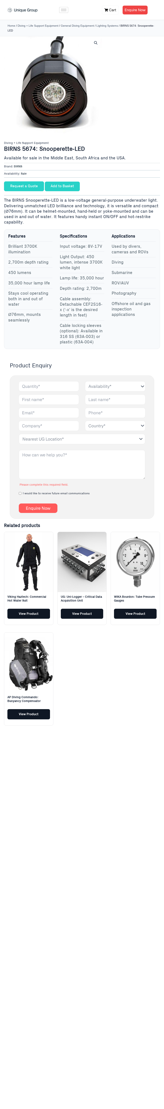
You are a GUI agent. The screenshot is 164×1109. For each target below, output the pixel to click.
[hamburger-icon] (63, 10)
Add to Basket (62, 186)
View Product (28, 614)
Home (11, 25)
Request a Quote (24, 186)
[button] (95, 43)
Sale (24, 173)
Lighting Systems (107, 25)
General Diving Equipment (77, 25)
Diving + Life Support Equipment (38, 25)
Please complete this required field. (44, 484)
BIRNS (18, 166)
